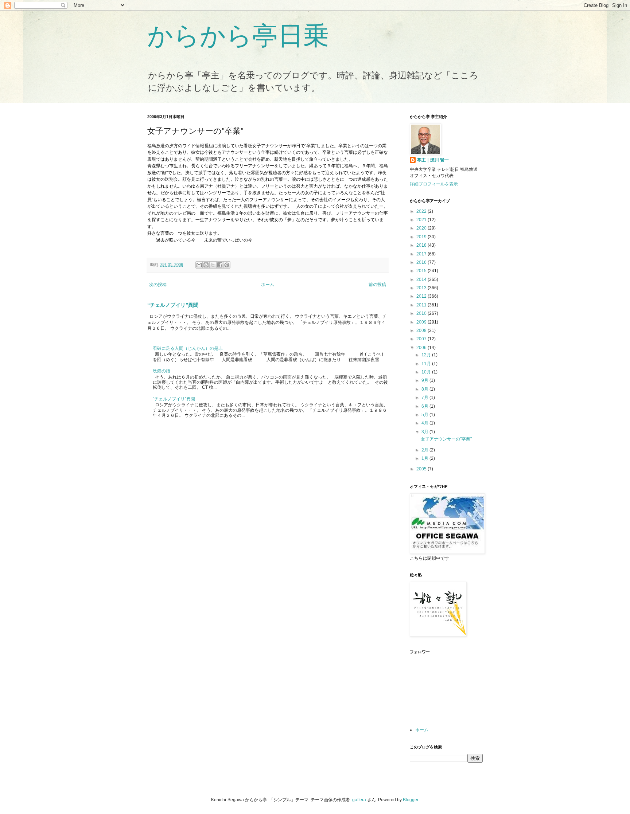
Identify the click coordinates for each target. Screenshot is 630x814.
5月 (425, 414)
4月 (425, 423)
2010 (422, 313)
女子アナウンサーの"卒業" (446, 439)
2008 (422, 330)
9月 (425, 380)
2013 (422, 287)
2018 (422, 245)
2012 (422, 296)
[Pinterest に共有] (226, 265)
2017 (422, 254)
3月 (425, 431)
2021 (422, 219)
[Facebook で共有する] (219, 265)
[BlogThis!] (206, 265)
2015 (422, 270)
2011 (422, 305)
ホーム (267, 284)
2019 (422, 236)
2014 (422, 279)
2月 (425, 450)
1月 (425, 458)
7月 (425, 397)
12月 (426, 354)
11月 (426, 363)
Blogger (410, 799)
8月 (425, 389)
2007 (422, 338)
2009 (422, 322)
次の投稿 (158, 284)
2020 (422, 228)
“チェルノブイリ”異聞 (172, 305)
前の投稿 (377, 284)
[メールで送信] (199, 265)
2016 (422, 262)
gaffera (359, 799)
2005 (422, 468)
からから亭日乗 (238, 35)
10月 (426, 372)
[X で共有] (213, 265)
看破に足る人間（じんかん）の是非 (188, 348)
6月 (425, 406)
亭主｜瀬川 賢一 (433, 160)
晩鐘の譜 (161, 370)
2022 (422, 211)
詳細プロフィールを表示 (434, 184)
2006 (422, 347)
